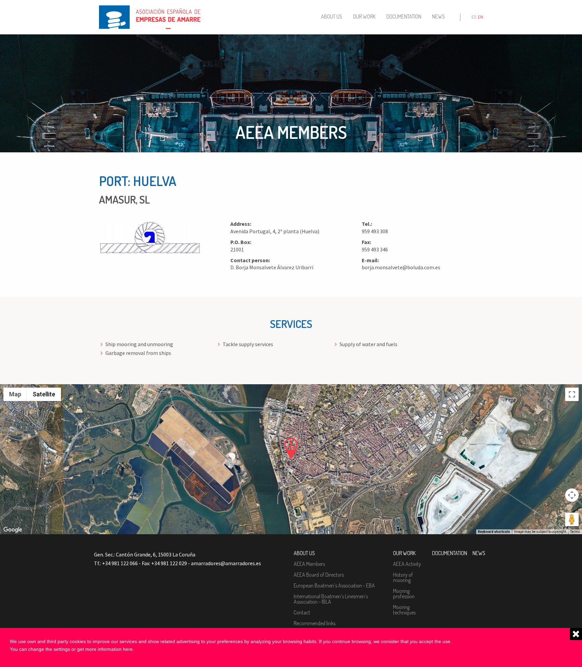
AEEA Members (309, 564)
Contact (302, 612)
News (438, 16)
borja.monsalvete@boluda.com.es (401, 267)
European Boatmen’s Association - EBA (334, 585)
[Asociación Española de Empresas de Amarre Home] (149, 16)
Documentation (403, 16)
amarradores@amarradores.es (226, 563)
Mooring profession (404, 593)
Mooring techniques (404, 609)
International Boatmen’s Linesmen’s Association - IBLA (331, 599)
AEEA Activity (407, 564)
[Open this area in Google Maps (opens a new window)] (13, 529)
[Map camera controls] (572, 495)
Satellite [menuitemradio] (44, 394)
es (474, 17)
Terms (575, 532)
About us (331, 16)
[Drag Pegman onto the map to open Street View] (572, 519)
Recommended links (314, 623)
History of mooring (403, 577)
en (480, 17)
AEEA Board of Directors (319, 574)
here (128, 649)
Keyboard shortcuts (494, 532)
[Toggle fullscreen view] (572, 394)
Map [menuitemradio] (15, 394)
